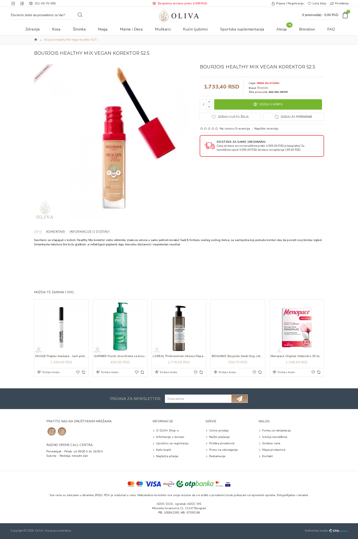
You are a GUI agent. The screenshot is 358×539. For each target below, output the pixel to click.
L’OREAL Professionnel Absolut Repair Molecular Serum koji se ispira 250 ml (179, 356)
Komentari (55, 232)
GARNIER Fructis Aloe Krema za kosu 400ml (120, 356)
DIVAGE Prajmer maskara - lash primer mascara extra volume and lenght (61, 356)
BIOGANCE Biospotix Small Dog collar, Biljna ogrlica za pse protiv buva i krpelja (238, 356)
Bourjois (262, 88)
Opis (38, 232)
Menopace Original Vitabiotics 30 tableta (297, 356)
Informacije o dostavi (89, 232)
